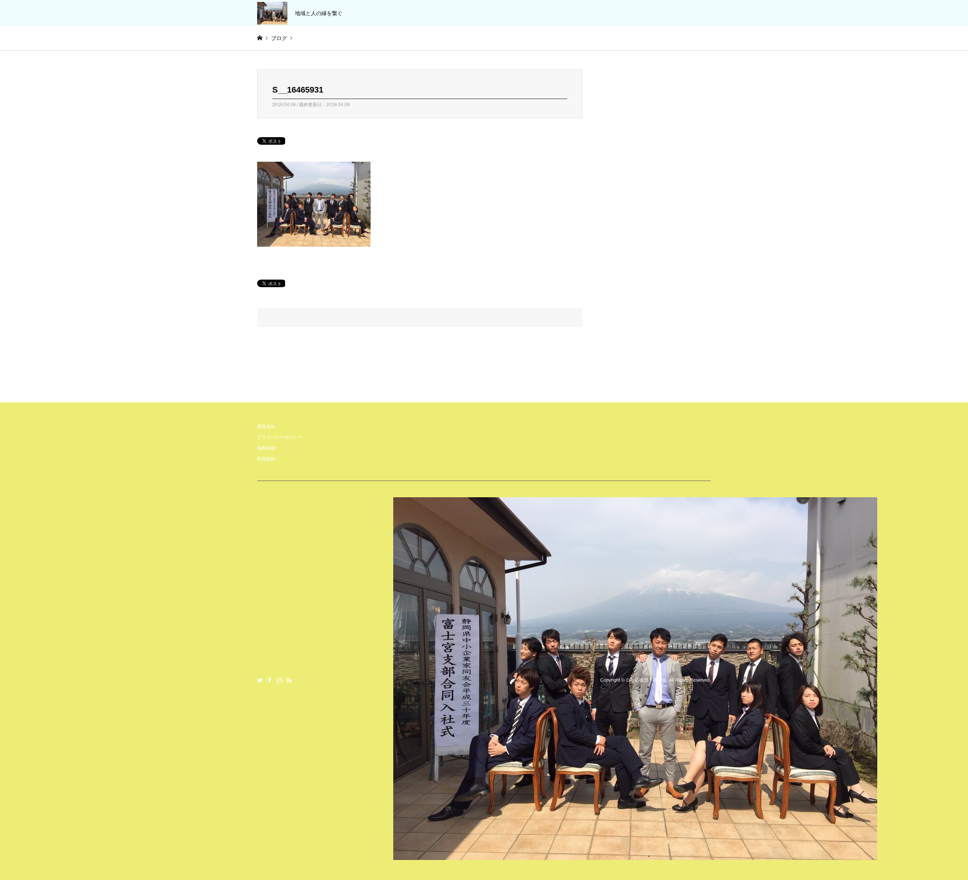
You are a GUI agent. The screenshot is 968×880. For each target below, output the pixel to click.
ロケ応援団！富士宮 (646, 680)
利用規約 (266, 459)
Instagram (279, 680)
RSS (289, 680)
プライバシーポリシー (279, 437)
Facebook (269, 680)
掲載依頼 (266, 448)
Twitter (259, 680)
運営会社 (266, 426)
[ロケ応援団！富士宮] (635, 855)
